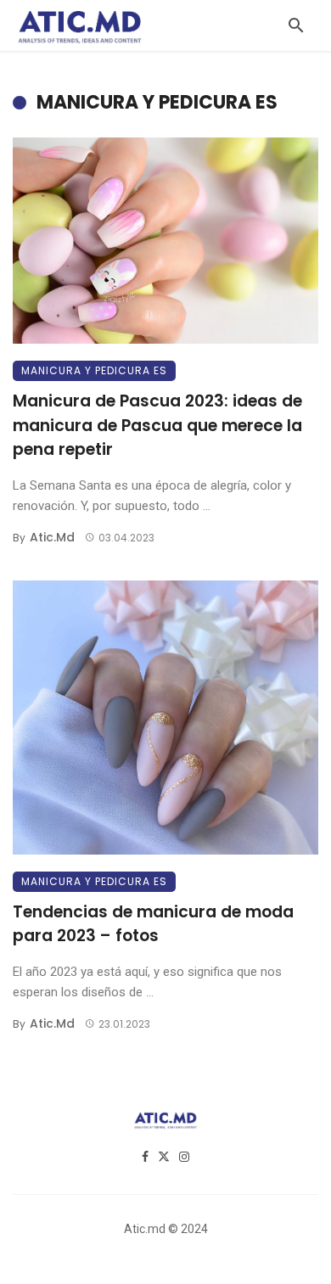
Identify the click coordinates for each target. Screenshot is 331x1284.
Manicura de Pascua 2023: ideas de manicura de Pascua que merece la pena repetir (157, 425)
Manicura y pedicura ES (94, 370)
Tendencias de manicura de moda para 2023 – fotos (153, 924)
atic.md (52, 537)
